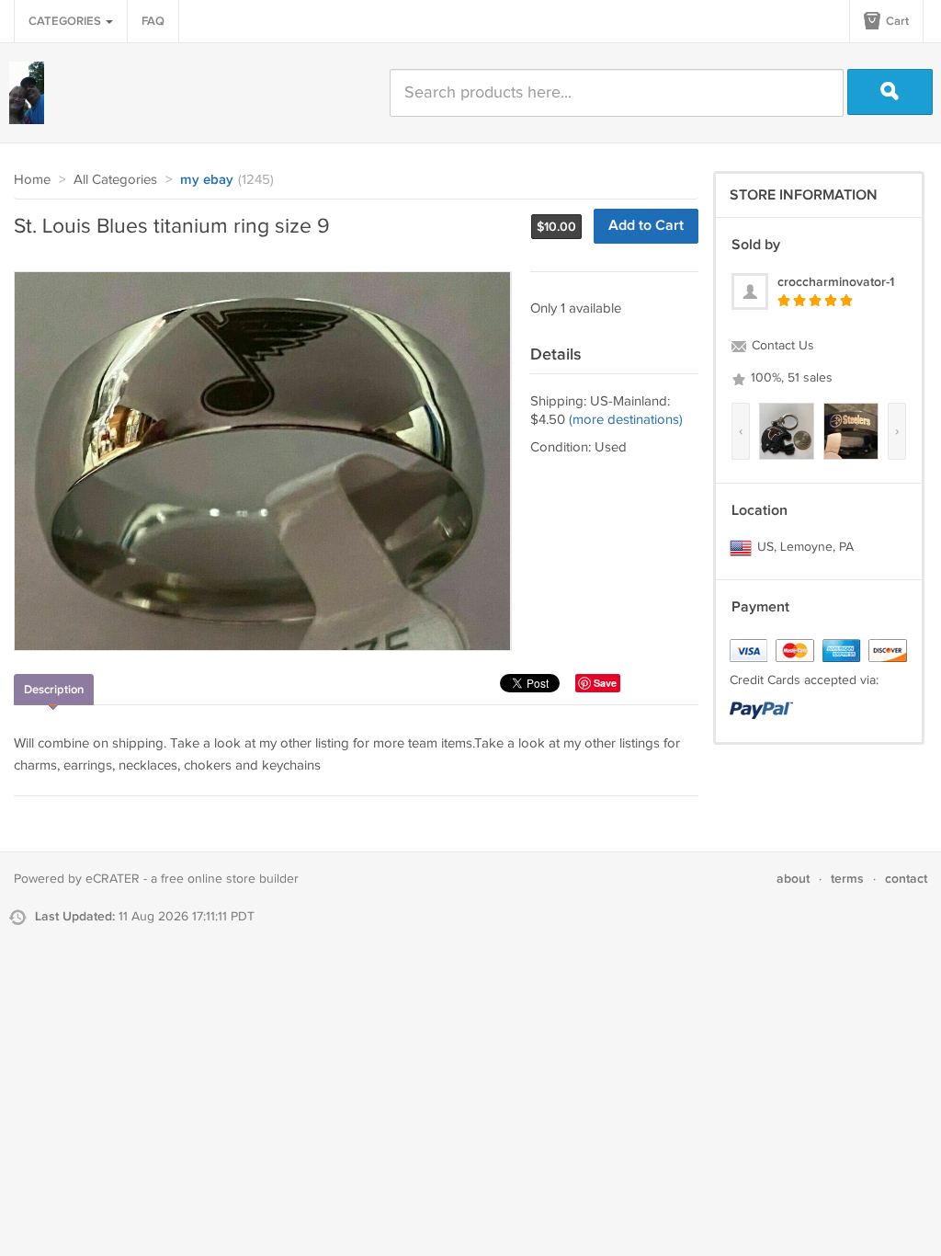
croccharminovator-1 (835, 282)
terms (847, 878)
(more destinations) (626, 420)
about (793, 878)
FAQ (153, 21)
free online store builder (230, 879)
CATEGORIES (66, 21)
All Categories (115, 180)
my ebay (206, 180)
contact (906, 878)
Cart (896, 21)
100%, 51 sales (790, 378)
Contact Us (781, 345)
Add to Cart (646, 225)
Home (32, 180)
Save (605, 683)
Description (54, 689)
